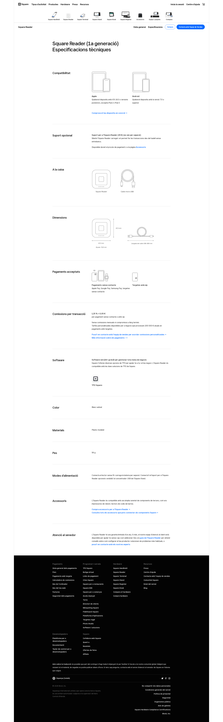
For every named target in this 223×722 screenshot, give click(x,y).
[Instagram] (169, 678)
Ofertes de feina (90, 650)
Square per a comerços (92, 592)
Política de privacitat (162, 694)
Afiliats (86, 654)
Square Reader (119, 572)
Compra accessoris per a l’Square (110, 509)
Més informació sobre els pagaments (109, 338)
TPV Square (97, 385)
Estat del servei (150, 584)
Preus (146, 568)
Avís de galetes (164, 706)
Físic (54, 572)
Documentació (58, 645)
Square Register (119, 584)
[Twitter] (162, 678)
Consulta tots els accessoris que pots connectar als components (124, 513)
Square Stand (118, 580)
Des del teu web (59, 588)
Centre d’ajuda (150, 572)
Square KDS (87, 588)
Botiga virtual (88, 572)
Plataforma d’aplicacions (93, 616)
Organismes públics (162, 702)
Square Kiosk (118, 588)
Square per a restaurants (93, 584)
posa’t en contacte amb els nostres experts (111, 544)
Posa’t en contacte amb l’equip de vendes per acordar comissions (128, 334)
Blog (145, 588)
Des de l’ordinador (59, 584)
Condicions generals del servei (158, 690)
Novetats (86, 646)
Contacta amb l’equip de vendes (157, 576)
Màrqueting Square (91, 608)
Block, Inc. (166, 714)
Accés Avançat (89, 596)
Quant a (86, 642)
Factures (56, 592)
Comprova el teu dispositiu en (108, 113)
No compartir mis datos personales (156, 686)
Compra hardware (120, 596)
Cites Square (88, 580)
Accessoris (141, 147)
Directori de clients (91, 604)
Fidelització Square (90, 612)
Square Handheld (120, 568)
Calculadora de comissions (63, 580)
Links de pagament (90, 576)
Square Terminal (119, 576)
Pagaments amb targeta (62, 576)
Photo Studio (88, 624)
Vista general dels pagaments (64, 568)
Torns (85, 600)
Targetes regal (89, 620)
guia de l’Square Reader (150, 538)
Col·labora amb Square (92, 638)
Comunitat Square (151, 580)
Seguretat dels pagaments (63, 596)
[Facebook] (166, 678)
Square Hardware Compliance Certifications (153, 710)
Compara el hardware (122, 592)
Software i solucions (91, 628)
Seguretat (166, 698)
